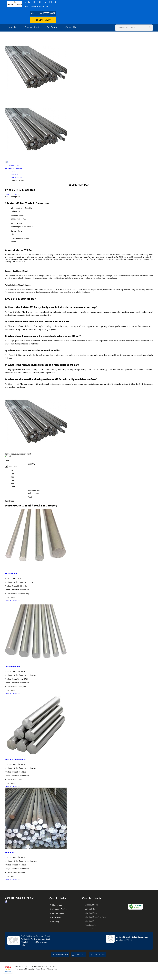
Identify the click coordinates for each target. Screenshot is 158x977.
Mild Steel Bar (16, 177)
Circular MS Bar (12, 666)
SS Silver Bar (11, 573)
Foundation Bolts (91, 925)
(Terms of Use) (51, 966)
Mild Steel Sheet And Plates (95, 917)
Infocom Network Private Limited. (46, 969)
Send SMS (80, 954)
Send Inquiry (44, 19)
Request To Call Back (13, 168)
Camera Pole (90, 909)
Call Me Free (99, 954)
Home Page (13, 27)
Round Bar (10, 852)
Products (14, 174)
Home (13, 171)
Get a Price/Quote (12, 194)
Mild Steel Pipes (91, 913)
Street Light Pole (91, 905)
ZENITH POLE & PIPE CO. (41, 4)
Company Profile (33, 27)
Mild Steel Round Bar (15, 759)
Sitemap (55, 921)
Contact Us (70, 27)
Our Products (53, 27)
